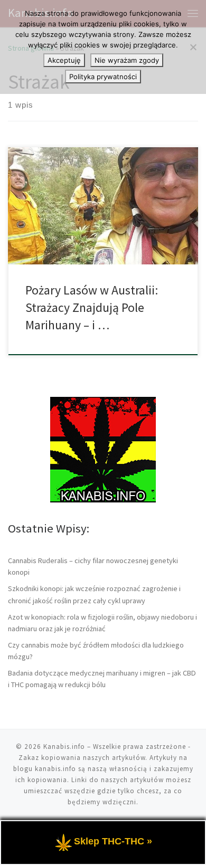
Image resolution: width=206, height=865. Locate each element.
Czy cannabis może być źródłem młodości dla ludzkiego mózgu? (96, 650)
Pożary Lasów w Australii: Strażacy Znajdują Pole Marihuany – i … (91, 307)
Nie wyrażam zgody (127, 60)
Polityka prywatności (103, 76)
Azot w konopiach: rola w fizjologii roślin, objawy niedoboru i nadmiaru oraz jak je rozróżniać (102, 622)
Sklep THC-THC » (113, 841)
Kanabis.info (64, 746)
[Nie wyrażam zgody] (193, 47)
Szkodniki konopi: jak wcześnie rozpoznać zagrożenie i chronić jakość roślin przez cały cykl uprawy (94, 594)
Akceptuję (64, 60)
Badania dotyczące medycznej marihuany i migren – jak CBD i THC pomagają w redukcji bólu (102, 678)
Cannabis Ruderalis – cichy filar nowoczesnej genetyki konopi (93, 566)
